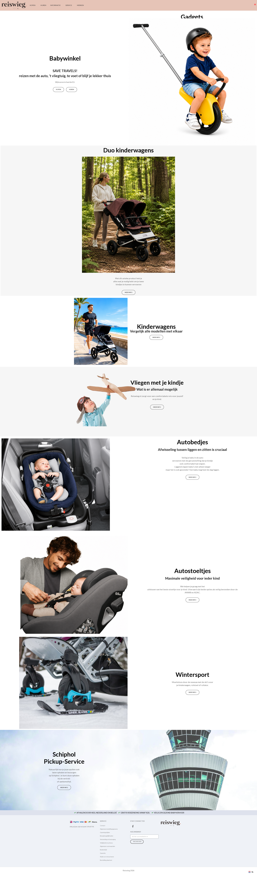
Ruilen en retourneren (107, 857)
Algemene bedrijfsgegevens (109, 829)
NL (252, 872)
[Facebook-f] (132, 826)
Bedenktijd (103, 850)
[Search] (247, 5)
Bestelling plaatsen (106, 860)
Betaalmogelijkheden (106, 836)
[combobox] (251, 872)
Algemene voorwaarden (107, 846)
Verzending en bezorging (108, 839)
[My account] (250, 5)
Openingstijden (105, 832)
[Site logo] (14, 5)
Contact (102, 825)
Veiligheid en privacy (106, 843)
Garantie (103, 853)
